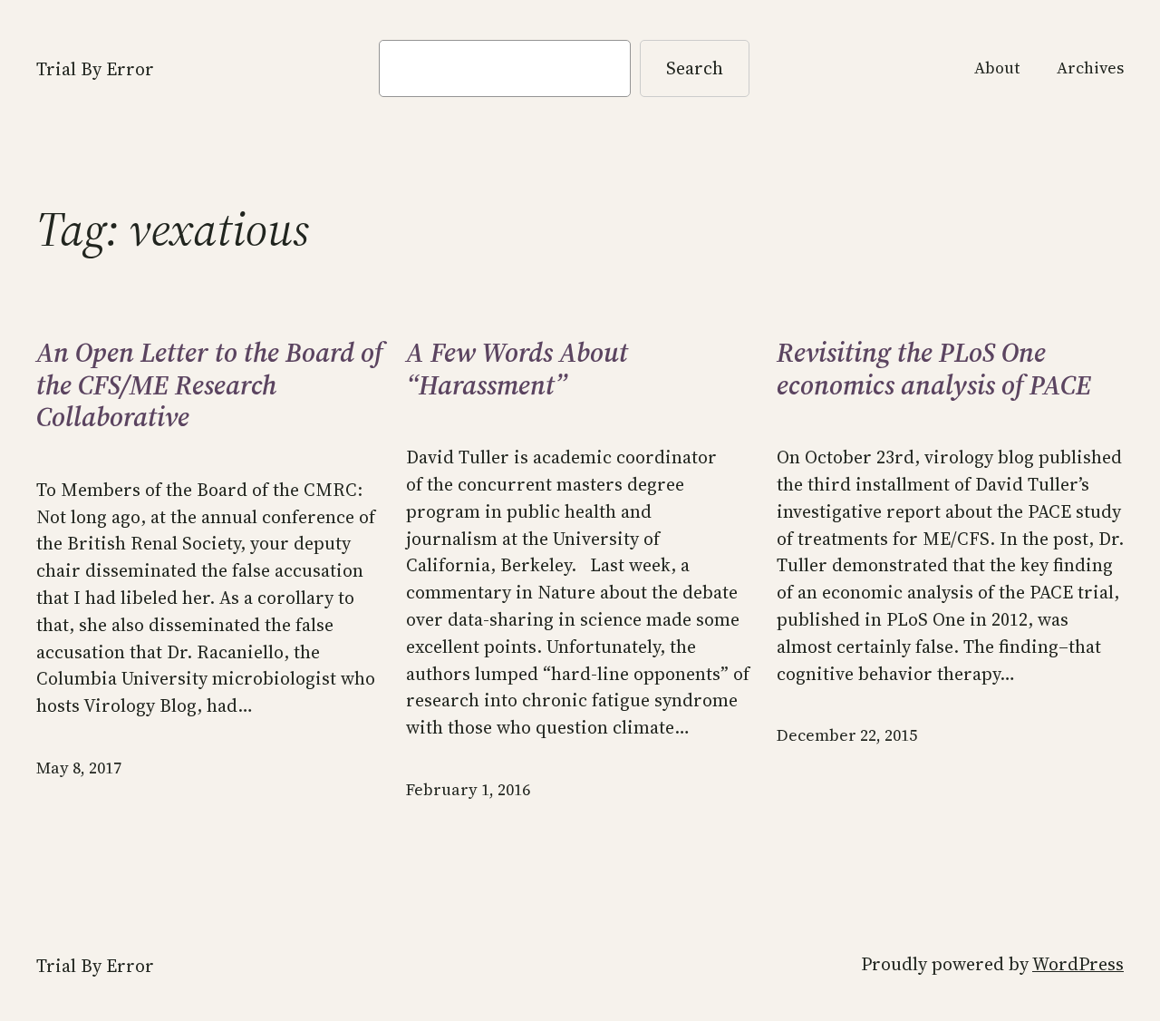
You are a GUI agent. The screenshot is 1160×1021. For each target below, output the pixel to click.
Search (694, 68)
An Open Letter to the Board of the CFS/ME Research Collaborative (209, 384)
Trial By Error (95, 69)
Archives (1090, 68)
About (997, 68)
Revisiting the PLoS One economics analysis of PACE (934, 368)
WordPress (1078, 964)
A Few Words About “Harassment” (517, 368)
